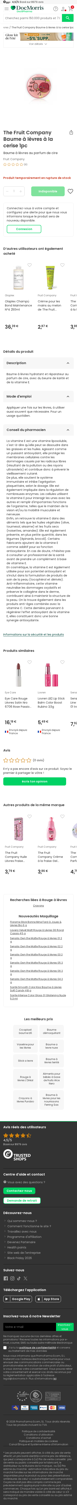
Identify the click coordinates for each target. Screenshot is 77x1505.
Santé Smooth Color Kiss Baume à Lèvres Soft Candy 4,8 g (36, 988)
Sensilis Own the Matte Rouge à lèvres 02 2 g (36, 948)
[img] (38, 166)
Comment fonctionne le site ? (29, 1226)
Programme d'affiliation (24, 1237)
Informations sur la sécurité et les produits (33, 634)
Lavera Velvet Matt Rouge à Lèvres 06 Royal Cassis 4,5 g (37, 931)
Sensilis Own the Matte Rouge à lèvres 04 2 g (36, 980)
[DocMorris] (27, 9)
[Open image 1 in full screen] (39, 86)
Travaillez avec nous (22, 1232)
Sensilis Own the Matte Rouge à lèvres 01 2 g (36, 939)
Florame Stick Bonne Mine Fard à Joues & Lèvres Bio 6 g (35, 923)
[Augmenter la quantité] (20, 191)
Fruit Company (14, 159)
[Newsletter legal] (5, 1349)
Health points (16, 1247)
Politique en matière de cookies (38, 1441)
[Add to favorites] (70, 191)
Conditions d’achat (38, 1438)
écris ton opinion (34, 781)
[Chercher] (68, 18)
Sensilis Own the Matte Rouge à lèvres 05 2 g (36, 964)
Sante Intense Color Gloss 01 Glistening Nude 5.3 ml (38, 997)
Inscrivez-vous (65, 1327)
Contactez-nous (19, 1191)
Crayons (38, 905)
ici (54, 1378)
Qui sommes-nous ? (22, 1221)
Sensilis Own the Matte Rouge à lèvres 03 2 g (36, 956)
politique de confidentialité (37, 1347)
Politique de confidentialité (38, 1431)
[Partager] (71, 132)
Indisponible (48, 191)
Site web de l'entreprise (24, 1253)
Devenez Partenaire (21, 1242)
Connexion (24, 229)
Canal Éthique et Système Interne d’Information (38, 1444)
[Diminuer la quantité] (7, 191)
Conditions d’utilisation (38, 1434)
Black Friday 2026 (19, 1258)
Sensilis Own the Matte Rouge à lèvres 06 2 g (36, 972)
